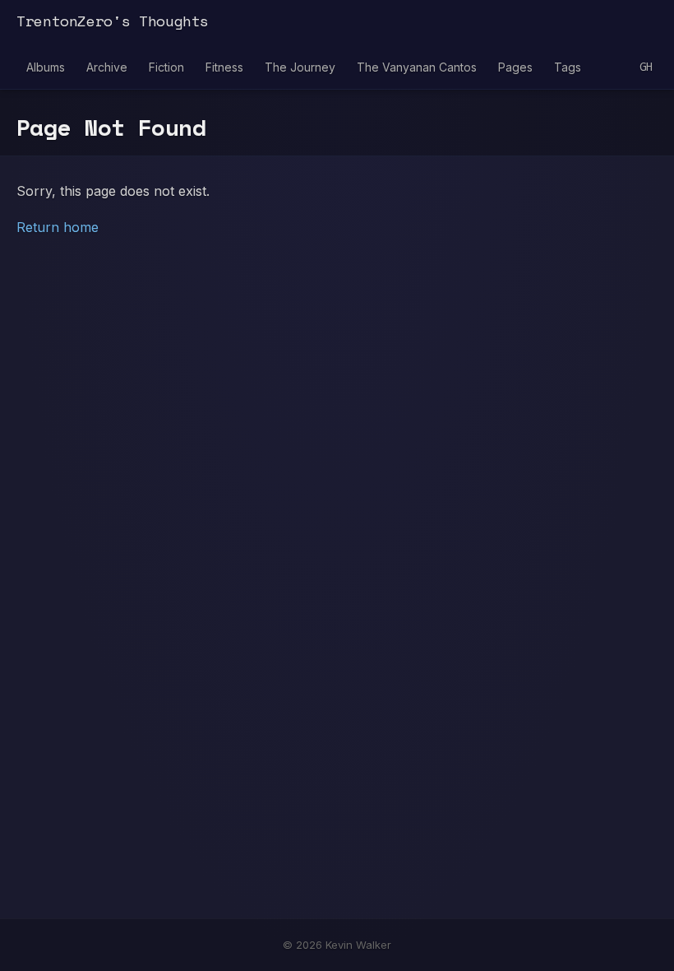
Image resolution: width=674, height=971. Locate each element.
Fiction (166, 67)
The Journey (300, 67)
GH (646, 67)
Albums (45, 67)
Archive (106, 67)
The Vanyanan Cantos (417, 67)
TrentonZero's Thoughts (112, 20)
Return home (57, 227)
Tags (567, 67)
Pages (515, 67)
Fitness (224, 67)
